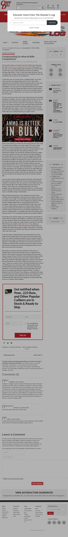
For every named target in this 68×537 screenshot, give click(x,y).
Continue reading (34, 27)
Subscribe (52, 23)
